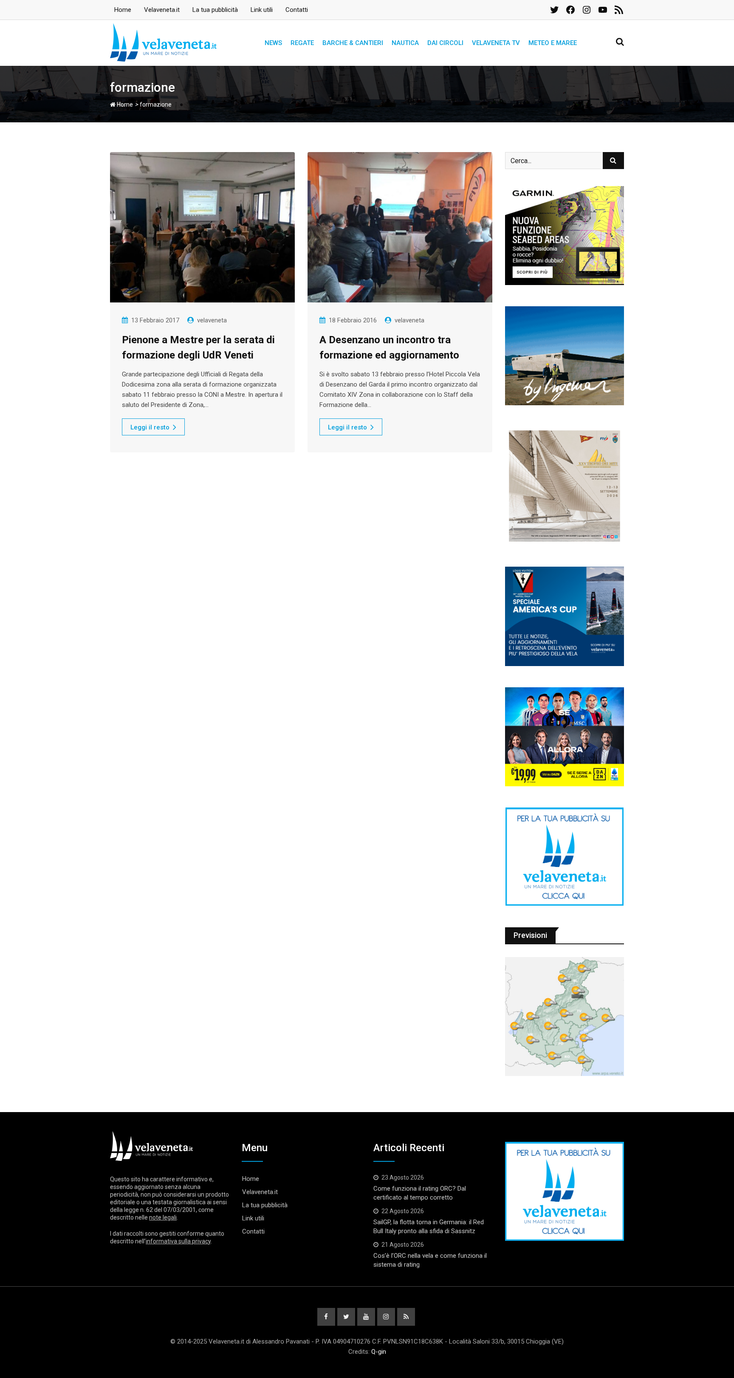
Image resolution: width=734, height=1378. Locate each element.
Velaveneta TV (496, 43)
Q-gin (378, 1351)
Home (122, 10)
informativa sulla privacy (178, 1241)
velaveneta (212, 320)
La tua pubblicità (215, 10)
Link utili (262, 10)
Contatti (296, 10)
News (273, 43)
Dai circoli (445, 43)
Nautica (405, 43)
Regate (302, 43)
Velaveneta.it (162, 10)
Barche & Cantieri (352, 43)
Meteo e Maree (552, 43)
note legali (163, 1217)
